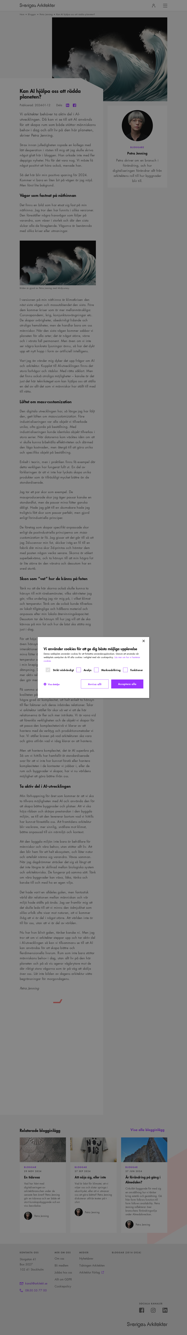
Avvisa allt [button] (95, 684)
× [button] (143, 641)
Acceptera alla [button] (127, 684)
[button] (52, 684)
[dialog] (93, 667)
